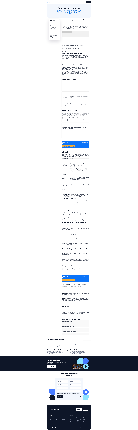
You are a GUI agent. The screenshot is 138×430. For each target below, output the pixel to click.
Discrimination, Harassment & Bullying (78, 420)
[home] (52, 2)
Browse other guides (87, 339)
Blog (56, 418)
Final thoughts (52, 37)
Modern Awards (78, 421)
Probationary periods (53, 28)
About (51, 418)
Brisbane (63, 419)
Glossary (57, 419)
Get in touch (79, 409)
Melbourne (64, 418)
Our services (85, 409)
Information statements (53, 27)
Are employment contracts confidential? (67, 321)
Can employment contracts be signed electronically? (69, 331)
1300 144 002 (81, 2)
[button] (64, 2)
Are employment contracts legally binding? (68, 326)
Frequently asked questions (53, 38)
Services (51, 419)
